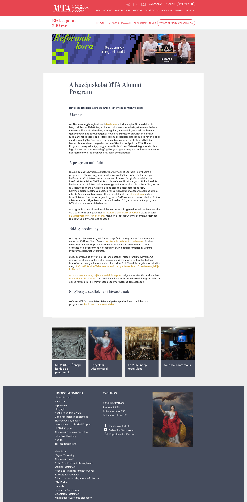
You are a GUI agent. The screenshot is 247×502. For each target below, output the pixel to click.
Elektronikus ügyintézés (67, 420)
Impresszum (61, 405)
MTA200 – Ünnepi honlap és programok (68, 368)
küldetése (111, 124)
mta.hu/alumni (136, 193)
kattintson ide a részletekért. (100, 304)
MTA (98, 10)
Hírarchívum (61, 451)
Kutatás (137, 10)
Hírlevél (100, 23)
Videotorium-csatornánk (67, 493)
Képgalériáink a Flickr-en (122, 434)
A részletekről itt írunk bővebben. (122, 212)
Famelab (59, 486)
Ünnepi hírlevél (62, 397)
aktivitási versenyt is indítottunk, (87, 215)
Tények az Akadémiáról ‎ (99, 366)
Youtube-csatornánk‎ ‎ (177, 365)
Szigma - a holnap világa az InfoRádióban (77, 478)
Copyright (60, 408)
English (170, 4)
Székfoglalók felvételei (67, 474)
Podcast (166, 10)
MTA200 (107, 10)
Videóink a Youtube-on (121, 430)
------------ (61, 447)
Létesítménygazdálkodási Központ (73, 424)
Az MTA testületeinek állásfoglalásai (73, 462)
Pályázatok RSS (111, 407)
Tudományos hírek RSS (115, 415)
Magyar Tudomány (64, 455)
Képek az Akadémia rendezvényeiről (74, 470)
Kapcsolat (155, 4)
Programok (140, 23)
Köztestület (122, 10)
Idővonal (126, 23)
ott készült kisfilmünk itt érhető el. (125, 241)
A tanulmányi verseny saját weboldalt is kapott (95, 275)
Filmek (152, 23)
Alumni (179, 10)
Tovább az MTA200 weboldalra (176, 23)
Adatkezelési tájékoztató (68, 412)
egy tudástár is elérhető (82, 278)
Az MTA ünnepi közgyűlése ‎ (138, 366)
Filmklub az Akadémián (67, 489)
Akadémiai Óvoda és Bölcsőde (71, 432)
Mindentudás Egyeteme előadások (73, 497)
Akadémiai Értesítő (64, 459)
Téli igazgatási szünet (66, 443)
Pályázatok (152, 10)
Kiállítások (113, 23)
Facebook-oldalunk (119, 426)
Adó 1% (59, 439)
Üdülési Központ (63, 428)
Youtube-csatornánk (65, 466)
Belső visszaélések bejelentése (71, 416)
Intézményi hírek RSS (114, 411)
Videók (190, 10)
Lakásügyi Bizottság (65, 435)
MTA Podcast (62, 482)
